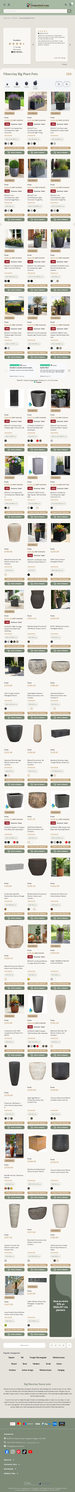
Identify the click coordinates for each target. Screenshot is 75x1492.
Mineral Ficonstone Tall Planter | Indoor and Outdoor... (12, 561)
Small (48, 1363)
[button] (33, 44)
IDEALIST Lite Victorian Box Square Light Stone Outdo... (37, 334)
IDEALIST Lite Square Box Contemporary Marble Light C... (14, 495)
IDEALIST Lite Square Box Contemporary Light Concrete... (13, 130)
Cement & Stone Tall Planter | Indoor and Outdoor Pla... (11, 1247)
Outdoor (12, 1370)
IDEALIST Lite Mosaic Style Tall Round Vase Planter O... (37, 561)
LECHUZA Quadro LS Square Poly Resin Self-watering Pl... (14, 828)
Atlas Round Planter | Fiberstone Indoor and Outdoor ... (35, 829)
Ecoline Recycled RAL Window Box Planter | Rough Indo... (14, 896)
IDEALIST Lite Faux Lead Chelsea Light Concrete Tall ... (14, 428)
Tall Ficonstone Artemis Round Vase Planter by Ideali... (58, 1247)
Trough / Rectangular (37, 1357)
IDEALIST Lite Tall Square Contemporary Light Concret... (36, 268)
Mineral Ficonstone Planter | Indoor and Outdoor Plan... (14, 967)
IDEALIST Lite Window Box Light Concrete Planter (13, 267)
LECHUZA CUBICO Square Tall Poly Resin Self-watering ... (37, 1033)
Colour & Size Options (14, 148)
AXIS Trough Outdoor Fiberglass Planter (12, 694)
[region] (52, 44)
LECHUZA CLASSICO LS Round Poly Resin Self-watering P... (35, 428)
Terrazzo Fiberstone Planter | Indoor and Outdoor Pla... (60, 1171)
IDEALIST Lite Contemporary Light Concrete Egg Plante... (12, 197)
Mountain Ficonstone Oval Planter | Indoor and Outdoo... (36, 1242)
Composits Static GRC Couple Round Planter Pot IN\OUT (13, 1033)
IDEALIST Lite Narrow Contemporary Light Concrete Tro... (57, 495)
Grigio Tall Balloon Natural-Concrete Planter (59, 962)
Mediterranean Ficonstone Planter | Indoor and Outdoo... (36, 896)
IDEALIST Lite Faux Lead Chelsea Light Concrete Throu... (12, 335)
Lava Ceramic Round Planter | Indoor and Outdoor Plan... (14, 1313)
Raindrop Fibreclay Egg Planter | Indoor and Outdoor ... (12, 762)
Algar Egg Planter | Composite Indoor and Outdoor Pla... (35, 1100)
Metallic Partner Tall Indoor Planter (13, 1176)
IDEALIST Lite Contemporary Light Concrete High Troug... (35, 130)
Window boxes (59, 1357)
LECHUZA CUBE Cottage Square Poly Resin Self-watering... (13, 629)
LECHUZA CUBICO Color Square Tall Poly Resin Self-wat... (60, 335)
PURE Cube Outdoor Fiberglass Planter (57, 560)
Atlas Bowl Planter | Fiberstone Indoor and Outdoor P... (58, 695)
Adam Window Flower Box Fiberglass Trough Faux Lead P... (36, 1303)
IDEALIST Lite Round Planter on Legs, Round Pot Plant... (37, 962)
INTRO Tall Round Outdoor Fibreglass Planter (59, 627)
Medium (36, 1363)
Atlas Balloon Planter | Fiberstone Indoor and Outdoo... (35, 695)
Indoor (59, 1363)
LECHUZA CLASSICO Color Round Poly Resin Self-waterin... (59, 268)
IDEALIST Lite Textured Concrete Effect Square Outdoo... (58, 428)
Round (14, 1363)
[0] (70, 4)
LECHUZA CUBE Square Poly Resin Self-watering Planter (60, 828)
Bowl (25, 1363)
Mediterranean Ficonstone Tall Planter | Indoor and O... (37, 627)
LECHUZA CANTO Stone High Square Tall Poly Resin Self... (36, 495)
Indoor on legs (27, 1370)
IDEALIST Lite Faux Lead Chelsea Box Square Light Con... (59, 130)
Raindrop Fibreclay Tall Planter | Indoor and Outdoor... (58, 1033)
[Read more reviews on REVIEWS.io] (17, 52)
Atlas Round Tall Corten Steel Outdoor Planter (58, 895)
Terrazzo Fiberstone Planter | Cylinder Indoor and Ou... (60, 1099)
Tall (22, 1357)
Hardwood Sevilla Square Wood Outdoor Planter (36, 1170)
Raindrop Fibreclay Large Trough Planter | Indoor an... (60, 761)
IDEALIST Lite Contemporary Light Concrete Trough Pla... (35, 197)
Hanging (61, 1370)
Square (11, 1357)
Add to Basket (16, 152)
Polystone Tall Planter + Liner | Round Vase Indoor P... (13, 1105)
